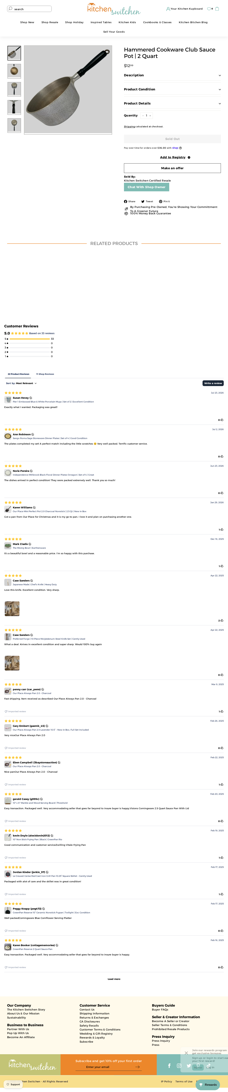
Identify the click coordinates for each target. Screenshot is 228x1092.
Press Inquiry (161, 1040)
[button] (172, 157)
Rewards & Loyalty (92, 1037)
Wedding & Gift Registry (96, 1033)
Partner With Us (18, 1029)
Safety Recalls (89, 1025)
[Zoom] (68, 89)
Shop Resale (50, 22)
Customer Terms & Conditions (100, 1029)
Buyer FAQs (160, 1009)
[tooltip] (189, 157)
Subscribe (86, 1041)
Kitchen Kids (127, 22)
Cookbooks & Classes (157, 22)
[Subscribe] (138, 1067)
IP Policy (166, 1081)
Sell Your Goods (114, 31)
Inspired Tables (101, 22)
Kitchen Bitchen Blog (193, 22)
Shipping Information (95, 1013)
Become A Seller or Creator (170, 1021)
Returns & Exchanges (94, 1017)
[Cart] (218, 8)
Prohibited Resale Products (171, 1029)
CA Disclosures (90, 1021)
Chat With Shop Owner (146, 187)
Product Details (137, 103)
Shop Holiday (74, 22)
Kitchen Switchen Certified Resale (147, 180)
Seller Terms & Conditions (169, 1025)
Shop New (27, 22)
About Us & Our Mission (23, 1013)
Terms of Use (184, 1081)
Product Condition (139, 89)
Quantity (131, 115)
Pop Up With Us (18, 1033)
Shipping (129, 126)
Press (155, 1045)
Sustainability (16, 1017)
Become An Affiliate (21, 1037)
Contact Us (87, 1009)
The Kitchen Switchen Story (26, 1009)
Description (134, 75)
